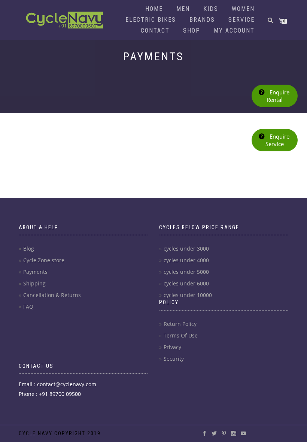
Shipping (34, 283)
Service (241, 19)
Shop (191, 30)
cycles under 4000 (186, 260)
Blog (28, 248)
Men (183, 8)
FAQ (28, 306)
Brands (202, 19)
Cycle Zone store (43, 260)
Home (154, 8)
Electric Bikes (150, 19)
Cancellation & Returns (52, 295)
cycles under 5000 (186, 271)
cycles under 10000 (188, 295)
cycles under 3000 (186, 248)
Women (243, 8)
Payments (35, 271)
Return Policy (180, 323)
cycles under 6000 (186, 283)
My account (234, 30)
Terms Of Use (181, 335)
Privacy (172, 347)
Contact (155, 30)
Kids (210, 8)
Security (174, 358)
